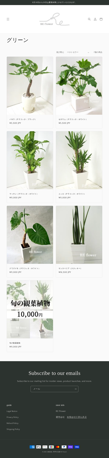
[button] (8, 19)
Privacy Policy (12, 417)
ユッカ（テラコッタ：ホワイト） (72, 194)
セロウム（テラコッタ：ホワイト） (73, 119)
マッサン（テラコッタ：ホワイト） (23, 194)
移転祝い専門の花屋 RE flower (57, 452)
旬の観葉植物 (14, 343)
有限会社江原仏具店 (77, 417)
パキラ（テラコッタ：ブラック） (23, 119)
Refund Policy (12, 423)
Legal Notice (12, 411)
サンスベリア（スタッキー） (70, 268)
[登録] (75, 389)
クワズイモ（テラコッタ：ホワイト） (24, 268)
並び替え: (60, 52)
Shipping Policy (13, 429)
